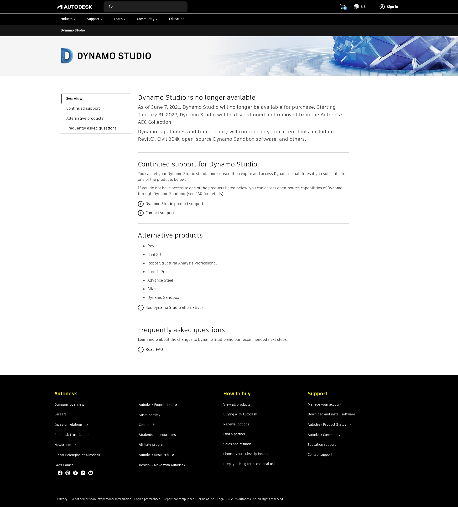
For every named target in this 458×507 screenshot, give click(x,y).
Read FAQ (151, 349)
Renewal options (236, 424)
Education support (322, 445)
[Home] (74, 7)
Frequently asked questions (91, 128)
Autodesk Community (324, 435)
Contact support (157, 213)
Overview (74, 98)
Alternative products (84, 118)
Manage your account (324, 405)
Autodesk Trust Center (71, 435)
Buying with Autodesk (240, 414)
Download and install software (331, 414)
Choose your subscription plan (246, 454)
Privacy (62, 499)
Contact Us (147, 425)
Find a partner (234, 434)
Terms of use (205, 499)
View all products (236, 405)
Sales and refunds (237, 444)
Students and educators (157, 435)
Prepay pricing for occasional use (249, 464)
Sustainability (149, 415)
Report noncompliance (178, 499)
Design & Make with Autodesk (162, 465)
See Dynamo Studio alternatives (171, 307)
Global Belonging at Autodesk (77, 455)
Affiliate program (152, 445)
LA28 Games (63, 465)
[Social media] (75, 473)
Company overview (69, 405)
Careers (60, 414)
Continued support (83, 108)
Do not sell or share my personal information (100, 499)
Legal (221, 499)
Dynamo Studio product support (171, 204)
